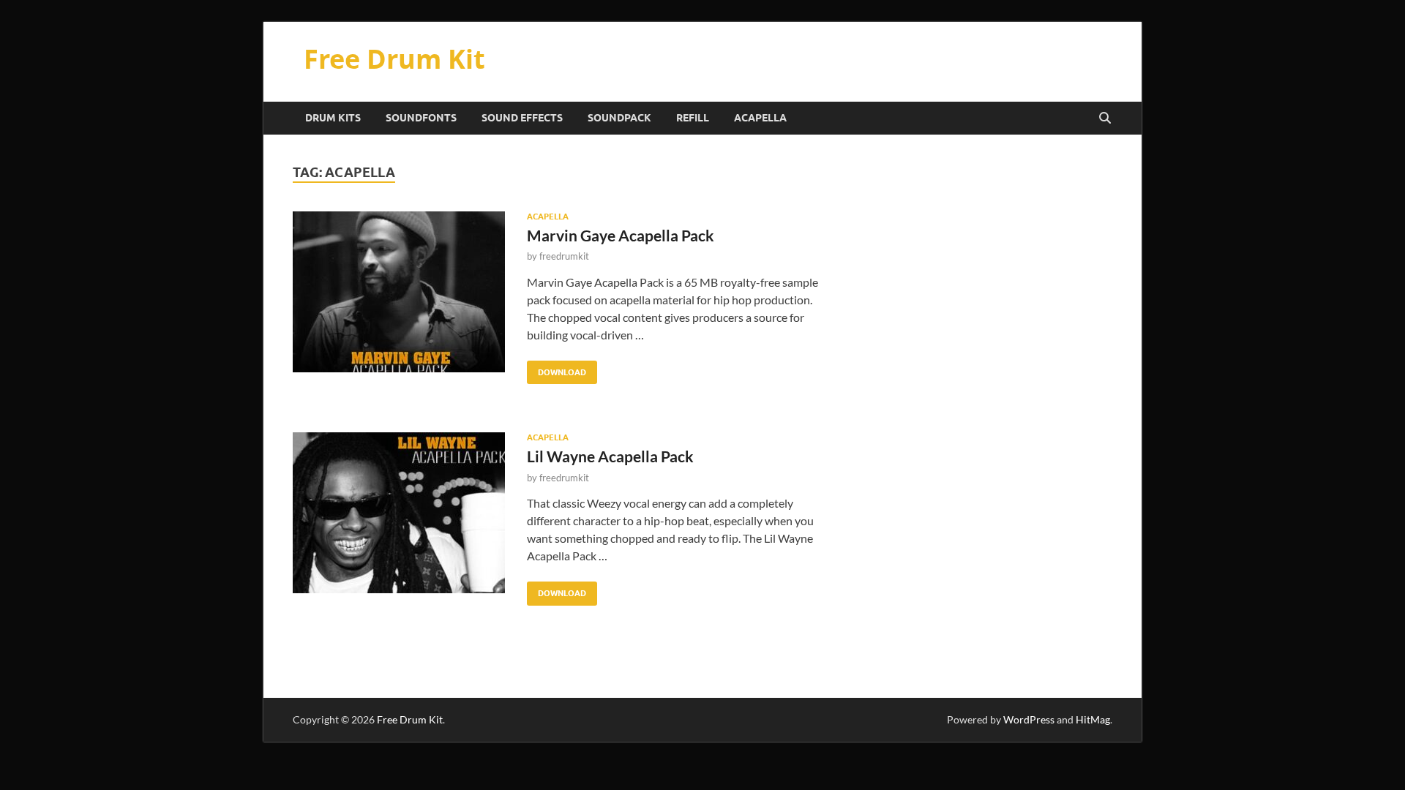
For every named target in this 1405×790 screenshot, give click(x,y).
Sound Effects (522, 118)
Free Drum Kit (394, 59)
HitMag (1093, 719)
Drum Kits (333, 118)
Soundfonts (421, 118)
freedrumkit (564, 256)
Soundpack (619, 118)
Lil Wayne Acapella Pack (610, 456)
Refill (692, 118)
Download (556, 369)
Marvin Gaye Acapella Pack (620, 235)
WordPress (1028, 719)
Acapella (760, 118)
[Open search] (1105, 118)
